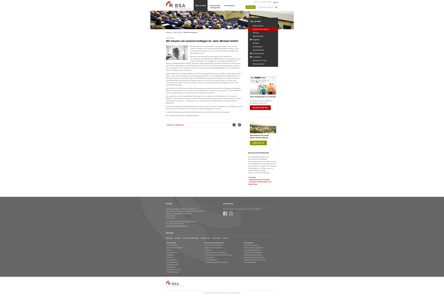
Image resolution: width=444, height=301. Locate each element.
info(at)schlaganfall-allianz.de (176, 226)
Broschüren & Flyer (260, 60)
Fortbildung (257, 57)
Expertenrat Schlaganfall (253, 252)
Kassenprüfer (257, 46)
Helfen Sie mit (258, 143)
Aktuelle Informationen (261, 29)
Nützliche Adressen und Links (255, 260)
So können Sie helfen (191, 238)
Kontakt (263, 2)
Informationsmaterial (251, 245)
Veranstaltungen (259, 64)
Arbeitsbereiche (258, 53)
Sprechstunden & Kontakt (259, 179)
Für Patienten (229, 5)
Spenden (250, 7)
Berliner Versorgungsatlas (253, 248)
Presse (269, 2)
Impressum (216, 238)
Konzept (252, 177)
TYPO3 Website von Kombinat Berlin (227, 293)
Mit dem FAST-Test (260, 108)
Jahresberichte (258, 36)
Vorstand (256, 43)
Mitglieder (256, 40)
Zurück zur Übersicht (175, 125)
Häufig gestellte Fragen (252, 255)
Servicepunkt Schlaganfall (215, 7)
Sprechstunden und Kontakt (215, 252)
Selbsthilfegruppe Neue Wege (216, 262)
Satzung (256, 33)
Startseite (257, 2)
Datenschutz (205, 238)
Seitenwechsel (258, 26)
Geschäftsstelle (258, 50)
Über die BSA (200, 5)
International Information (214, 245)
